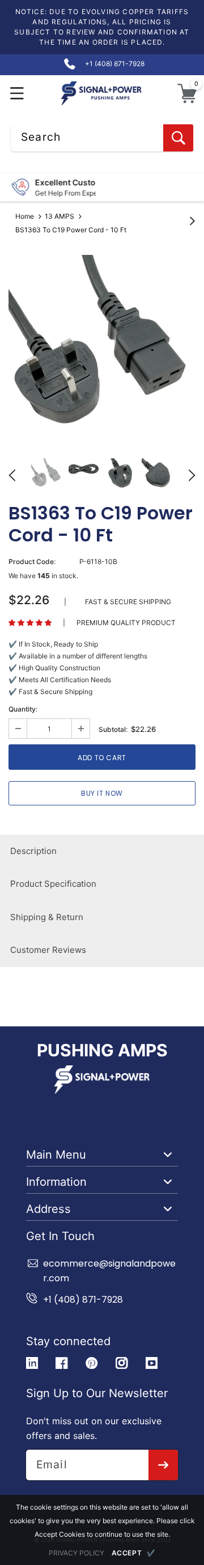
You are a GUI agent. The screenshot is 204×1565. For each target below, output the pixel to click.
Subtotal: (113, 729)
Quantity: (22, 709)
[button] (17, 94)
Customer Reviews (48, 949)
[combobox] (102, 137)
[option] (102, 348)
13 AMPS (59, 216)
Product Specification (53, 883)
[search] (178, 137)
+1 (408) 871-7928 (83, 1299)
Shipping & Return (46, 917)
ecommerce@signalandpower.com (109, 1271)
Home (24, 216)
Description (33, 851)
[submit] (163, 1465)
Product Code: (32, 561)
